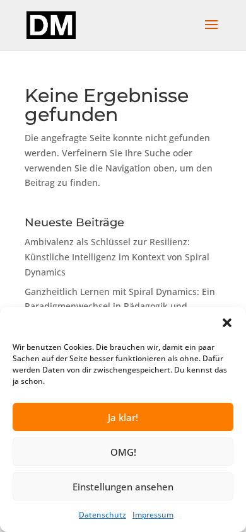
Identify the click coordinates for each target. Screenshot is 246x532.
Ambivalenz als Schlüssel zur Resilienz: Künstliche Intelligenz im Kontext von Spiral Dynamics (117, 257)
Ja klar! (123, 417)
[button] (227, 322)
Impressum (152, 514)
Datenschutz (102, 514)
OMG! (123, 452)
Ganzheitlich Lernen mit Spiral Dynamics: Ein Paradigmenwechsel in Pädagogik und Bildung (120, 307)
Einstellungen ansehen (123, 486)
